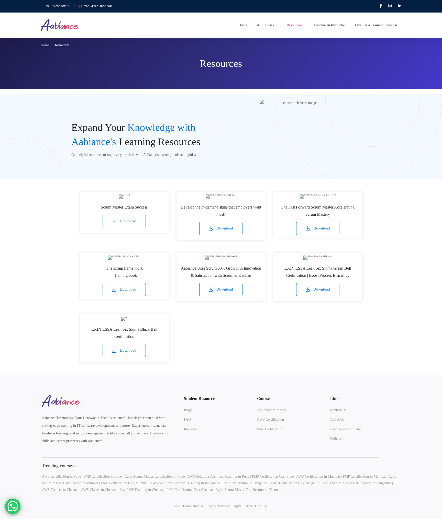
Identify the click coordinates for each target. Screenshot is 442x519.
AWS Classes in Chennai (99, 490)
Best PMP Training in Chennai (141, 490)
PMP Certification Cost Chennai (190, 490)
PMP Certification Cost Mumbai (124, 483)
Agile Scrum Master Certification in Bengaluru (357, 483)
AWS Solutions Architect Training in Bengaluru (185, 483)
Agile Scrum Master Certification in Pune (154, 476)
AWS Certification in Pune (61, 476)
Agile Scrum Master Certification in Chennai (247, 490)
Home (45, 45)
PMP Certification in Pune (103, 476)
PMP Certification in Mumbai (364, 476)
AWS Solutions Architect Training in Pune (218, 476)
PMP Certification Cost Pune (273, 476)
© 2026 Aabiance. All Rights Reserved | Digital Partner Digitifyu (221, 506)
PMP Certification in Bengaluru (245, 483)
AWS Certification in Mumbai (318, 476)
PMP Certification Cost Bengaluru (296, 483)
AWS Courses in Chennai (60, 490)
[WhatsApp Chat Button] (12, 506)
